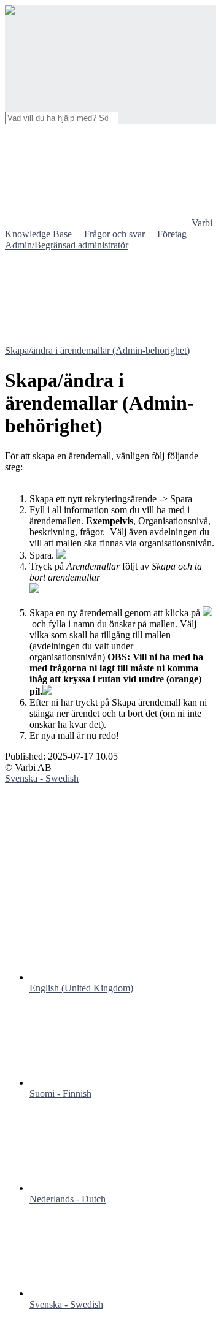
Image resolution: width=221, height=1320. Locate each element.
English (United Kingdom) (81, 988)
